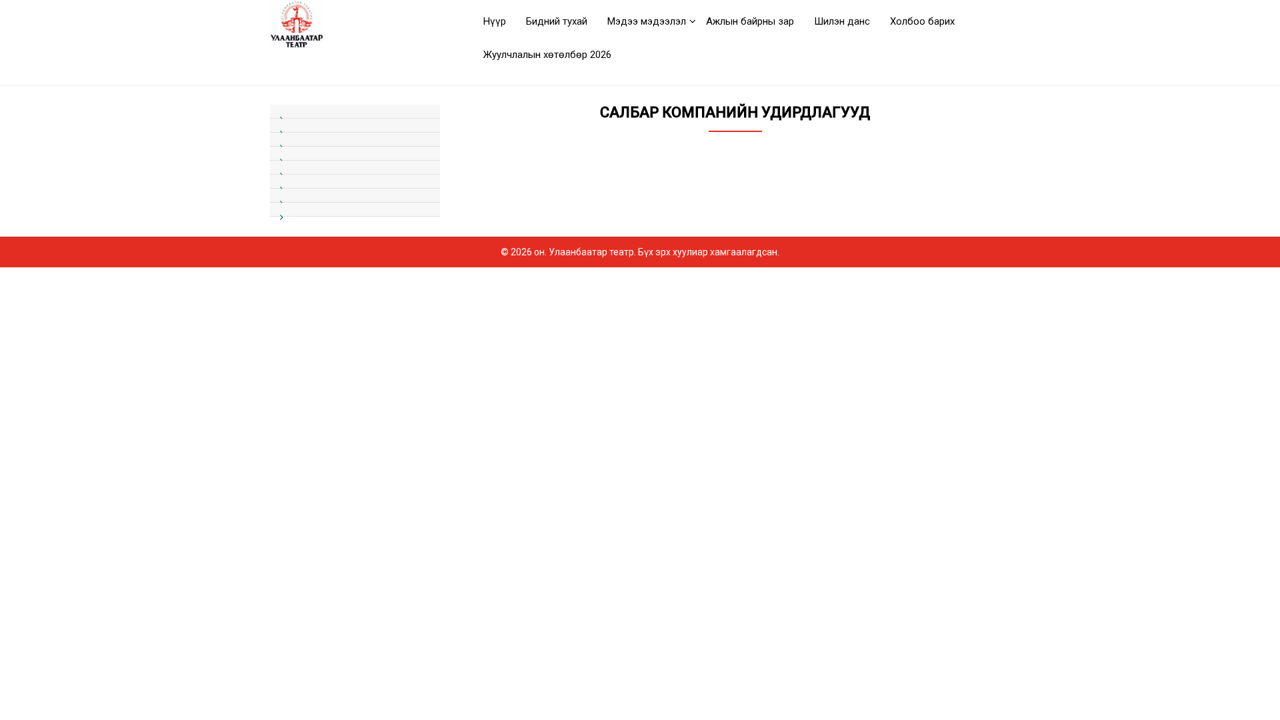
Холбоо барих (922, 21)
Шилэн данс (842, 21)
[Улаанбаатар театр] (355, 24)
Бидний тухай (556, 21)
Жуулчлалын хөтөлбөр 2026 (547, 55)
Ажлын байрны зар (750, 21)
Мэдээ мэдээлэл (646, 21)
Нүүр (494, 21)
